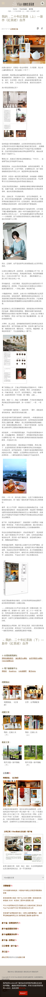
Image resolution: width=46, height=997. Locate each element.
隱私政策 (22, 988)
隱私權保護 (19, 972)
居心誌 (4, 952)
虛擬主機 (21, 957)
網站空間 (5, 957)
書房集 (31, 9)
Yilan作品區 (23, 9)
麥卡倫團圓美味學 (9, 934)
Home (15, 9)
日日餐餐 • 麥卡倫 (9, 946)
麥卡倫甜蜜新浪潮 (9, 929)
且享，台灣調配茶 (32, 702)
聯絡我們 (35, 972)
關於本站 (11, 972)
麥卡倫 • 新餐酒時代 (10, 923)
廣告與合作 (27, 972)
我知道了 (23, 993)
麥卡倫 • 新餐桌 (8, 940)
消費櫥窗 (7, 885)
